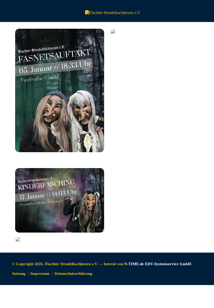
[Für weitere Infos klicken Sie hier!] (59, 90)
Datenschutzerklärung (73, 273)
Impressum (40, 273)
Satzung (19, 273)
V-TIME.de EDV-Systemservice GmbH (157, 264)
